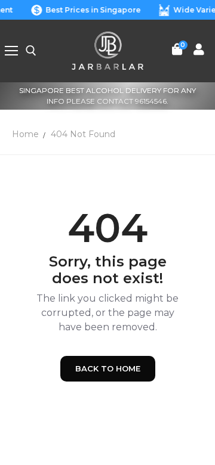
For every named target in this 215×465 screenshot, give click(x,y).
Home (25, 134)
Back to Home (107, 368)
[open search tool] (31, 50)
